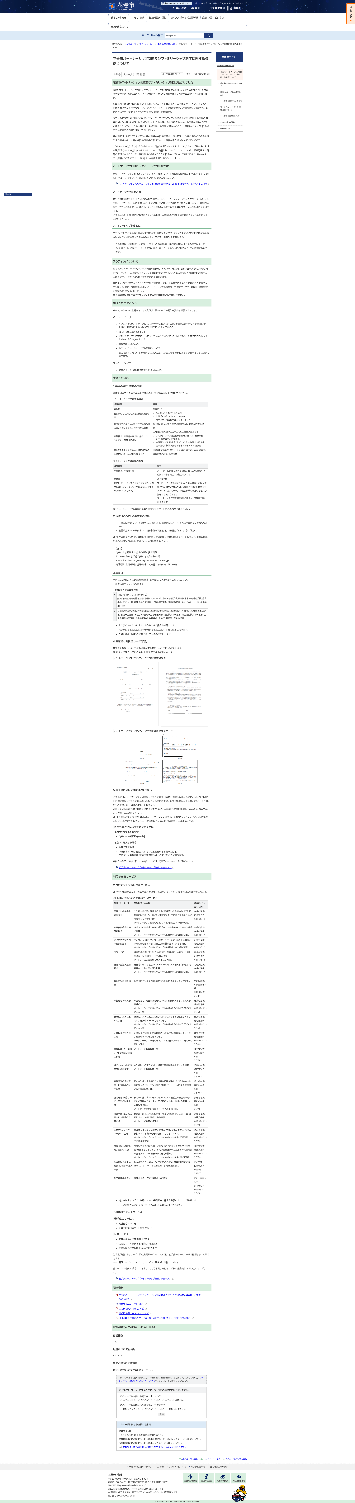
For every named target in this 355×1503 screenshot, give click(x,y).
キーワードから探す (152, 35)
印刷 (115, 74)
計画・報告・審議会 (227, 122)
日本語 (8, 194)
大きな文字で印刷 (132, 74)
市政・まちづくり (120, 27)
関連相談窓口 (225, 128)
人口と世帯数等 (239, 1481)
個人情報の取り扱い (219, 1467)
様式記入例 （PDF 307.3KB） (134, 1313)
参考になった (129, 1400)
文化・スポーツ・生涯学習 (184, 18)
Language (178, 3)
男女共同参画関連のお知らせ (231, 85)
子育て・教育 (138, 18)
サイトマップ (202, 3)
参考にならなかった (174, 1400)
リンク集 (160, 1467)
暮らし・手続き (119, 18)
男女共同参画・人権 (166, 44)
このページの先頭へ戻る (236, 1459)
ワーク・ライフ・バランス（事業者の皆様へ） (230, 108)
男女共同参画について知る (231, 101)
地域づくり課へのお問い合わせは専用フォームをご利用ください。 (155, 1447)
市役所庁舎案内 (190, 1481)
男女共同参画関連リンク (229, 116)
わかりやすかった (131, 1409)
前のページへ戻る (190, 1459)
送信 (161, 1414)
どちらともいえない (150, 1400)
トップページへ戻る (212, 1459)
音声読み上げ (241, 3)
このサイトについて (178, 1467)
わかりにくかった (177, 1409)
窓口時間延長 (206, 1481)
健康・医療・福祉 (158, 18)
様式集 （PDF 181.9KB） (131, 1309)
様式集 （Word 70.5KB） (132, 1304)
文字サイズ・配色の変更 (221, 3)
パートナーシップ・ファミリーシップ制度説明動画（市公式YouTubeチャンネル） (163, 184)
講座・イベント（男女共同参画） (230, 93)
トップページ (130, 44)
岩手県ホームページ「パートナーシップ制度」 (145, 867)
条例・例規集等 (223, 1481)
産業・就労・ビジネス (213, 18)
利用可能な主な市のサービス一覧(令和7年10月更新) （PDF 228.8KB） (155, 1318)
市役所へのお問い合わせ (140, 1467)
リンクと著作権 (198, 1467)
